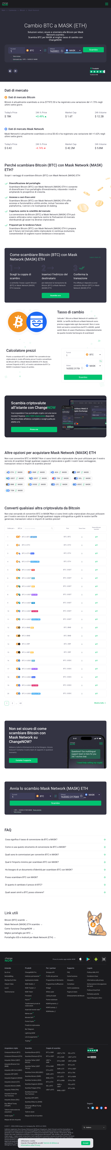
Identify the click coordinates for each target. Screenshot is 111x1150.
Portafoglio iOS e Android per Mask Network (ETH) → (30, 937)
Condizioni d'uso (92, 976)
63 (21, 703)
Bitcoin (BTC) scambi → (16, 920)
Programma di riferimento (54, 980)
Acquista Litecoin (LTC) (12, 1082)
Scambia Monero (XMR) (33, 1076)
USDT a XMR (48, 1061)
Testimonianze (9, 992)
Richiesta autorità (93, 994)
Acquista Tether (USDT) (12, 1060)
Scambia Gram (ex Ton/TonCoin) (31, 1093)
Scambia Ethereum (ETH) (33, 1056)
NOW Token (29, 992)
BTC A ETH (26, 545)
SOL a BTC (49, 1086)
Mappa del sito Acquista (13, 1119)
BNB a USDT (61, 1090)
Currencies (12, 10)
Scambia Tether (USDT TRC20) (32, 1067)
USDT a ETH (72, 1057)
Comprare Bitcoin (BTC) (12, 1052)
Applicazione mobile (31, 980)
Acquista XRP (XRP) (11, 1074)
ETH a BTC (49, 1070)
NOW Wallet (29, 984)
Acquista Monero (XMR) (13, 1086)
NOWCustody (50, 1007)
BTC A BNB (27, 628)
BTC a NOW (72, 1076)
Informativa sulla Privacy (30, 1145)
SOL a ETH (71, 1053)
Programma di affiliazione (54, 984)
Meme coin (28, 1013)
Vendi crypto (9, 1116)
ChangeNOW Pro (30, 972)
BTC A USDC (28, 661)
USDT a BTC (50, 1090)
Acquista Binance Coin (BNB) (12, 1065)
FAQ (68, 972)
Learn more (94, 257)
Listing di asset (51, 996)
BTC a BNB (60, 1080)
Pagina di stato (72, 992)
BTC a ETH (49, 1082)
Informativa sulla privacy (95, 980)
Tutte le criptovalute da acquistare (12, 1111)
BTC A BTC (29, 537)
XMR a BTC (50, 1074)
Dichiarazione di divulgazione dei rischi (96, 985)
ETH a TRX (71, 1080)
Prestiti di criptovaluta (32, 1025)
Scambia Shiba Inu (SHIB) (33, 1102)
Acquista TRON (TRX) (12, 1090)
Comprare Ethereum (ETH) (13, 1056)
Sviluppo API (50, 972)
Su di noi (7, 972)
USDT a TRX (61, 1053)
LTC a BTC (60, 1076)
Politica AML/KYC (93, 972)
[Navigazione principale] (106, 4)
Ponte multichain (51, 999)
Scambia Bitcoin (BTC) (32, 1052)
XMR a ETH (61, 1073)
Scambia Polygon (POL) (33, 1088)
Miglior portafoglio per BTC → (19, 933)
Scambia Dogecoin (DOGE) (34, 1084)
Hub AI (27, 999)
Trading (27, 1041)
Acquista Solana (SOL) (12, 1100)
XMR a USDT (59, 1085)
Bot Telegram (29, 1029)
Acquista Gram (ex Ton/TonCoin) (11, 1095)
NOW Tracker (29, 988)
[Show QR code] (103, 959)
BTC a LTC (71, 1065)
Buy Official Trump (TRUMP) (11, 1105)
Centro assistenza (73, 988)
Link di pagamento (31, 1037)
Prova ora (34, 429)
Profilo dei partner (52, 976)
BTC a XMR (50, 1052)
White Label (50, 992)
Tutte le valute (29, 1112)
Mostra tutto (99, 703)
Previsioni (28, 996)
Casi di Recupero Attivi (94, 998)
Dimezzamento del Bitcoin (75, 996)
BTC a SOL (71, 1088)
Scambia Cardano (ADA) (33, 1080)
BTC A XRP (26, 644)
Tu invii (13, 49)
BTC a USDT (50, 1056)
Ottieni (52, 49)
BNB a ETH (49, 1078)
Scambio (93, 49)
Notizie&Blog (9, 976)
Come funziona (72, 976)
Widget (48, 988)
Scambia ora (55, 295)
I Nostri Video (9, 984)
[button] (33, 50)
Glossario (70, 980)
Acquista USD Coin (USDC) (13, 1070)
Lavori (7, 988)
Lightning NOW (30, 1033)
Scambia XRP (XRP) (31, 1098)
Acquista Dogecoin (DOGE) (13, 1078)
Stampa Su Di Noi (10, 980)
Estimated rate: (17, 59)
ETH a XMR (50, 1066)
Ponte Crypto (29, 1021)
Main (3, 10)
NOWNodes (50, 1011)
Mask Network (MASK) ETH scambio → (23, 924)
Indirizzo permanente (32, 976)
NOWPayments (51, 1003)
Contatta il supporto (23, 760)
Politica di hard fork (93, 990)
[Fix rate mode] (62, 51)
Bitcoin (22, 10)
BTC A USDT (28, 570)
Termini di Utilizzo (50, 1143)
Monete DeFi (29, 1017)
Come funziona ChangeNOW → (20, 928)
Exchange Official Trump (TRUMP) (33, 1107)
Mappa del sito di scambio (33, 1116)
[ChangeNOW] (5, 4)
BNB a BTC (60, 1065)
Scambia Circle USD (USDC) (34, 1072)
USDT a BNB (72, 1061)
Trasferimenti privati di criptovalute (32, 1005)
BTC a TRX (71, 1073)
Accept (85, 1143)
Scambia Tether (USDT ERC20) (32, 1061)
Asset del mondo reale (32, 1009)
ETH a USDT (72, 1069)
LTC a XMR (60, 1057)
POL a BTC (71, 1084)
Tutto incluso (16, 56)
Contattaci (70, 984)
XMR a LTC (60, 1069)
